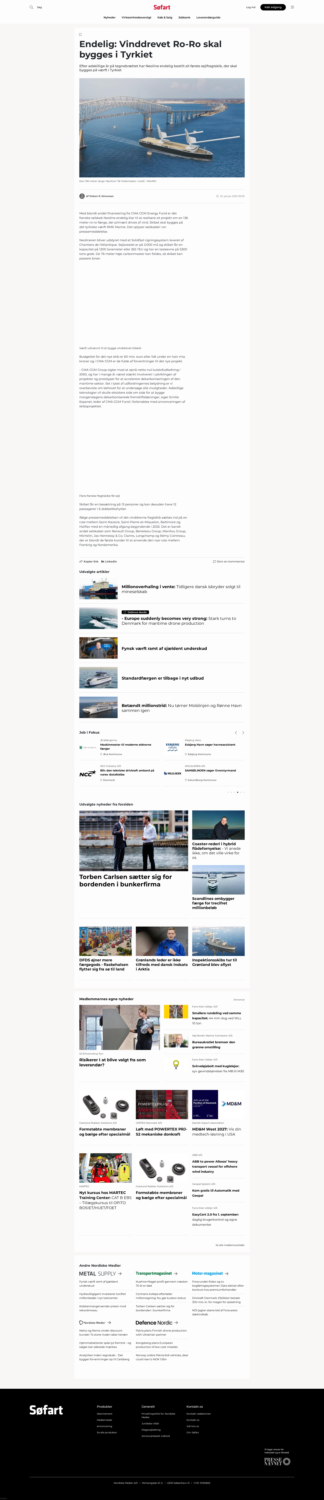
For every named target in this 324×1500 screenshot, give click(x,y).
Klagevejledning (151, 1429)
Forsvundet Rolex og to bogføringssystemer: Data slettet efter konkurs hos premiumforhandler (218, 1285)
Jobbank (184, 17)
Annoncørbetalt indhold (156, 1436)
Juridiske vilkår (150, 1423)
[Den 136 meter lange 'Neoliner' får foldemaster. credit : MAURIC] (162, 127)
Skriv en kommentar (231, 561)
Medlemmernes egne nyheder (106, 999)
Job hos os (192, 1426)
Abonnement (104, 1413)
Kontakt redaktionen (198, 1413)
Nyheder (110, 17)
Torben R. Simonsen (101, 196)
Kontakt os (192, 1420)
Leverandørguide (208, 17)
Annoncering (104, 1426)
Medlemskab (104, 1420)
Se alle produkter (107, 1432)
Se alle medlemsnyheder (230, 1245)
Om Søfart (192, 1432)
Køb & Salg (164, 17)
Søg (39, 7)
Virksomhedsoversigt (136, 17)
